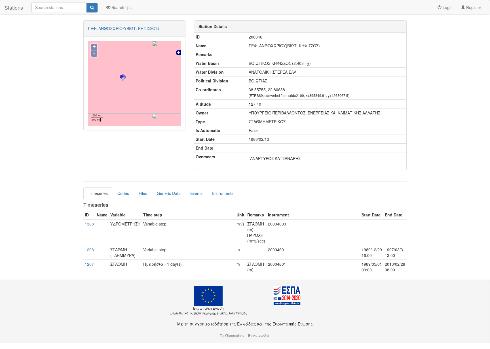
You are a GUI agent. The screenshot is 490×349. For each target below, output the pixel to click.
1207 (89, 264)
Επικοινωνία (258, 335)
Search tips (121, 7)
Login (447, 7)
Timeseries (98, 193)
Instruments (222, 193)
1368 (89, 224)
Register (473, 7)
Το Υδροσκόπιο (232, 335)
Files (143, 193)
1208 (89, 249)
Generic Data (169, 193)
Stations (14, 7)
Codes (123, 193)
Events (196, 193)
